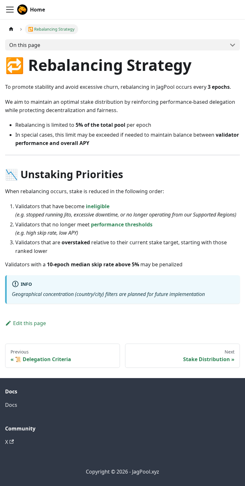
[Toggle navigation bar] (10, 9)
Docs (11, 404)
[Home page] (11, 29)
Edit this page (29, 323)
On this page (24, 45)
